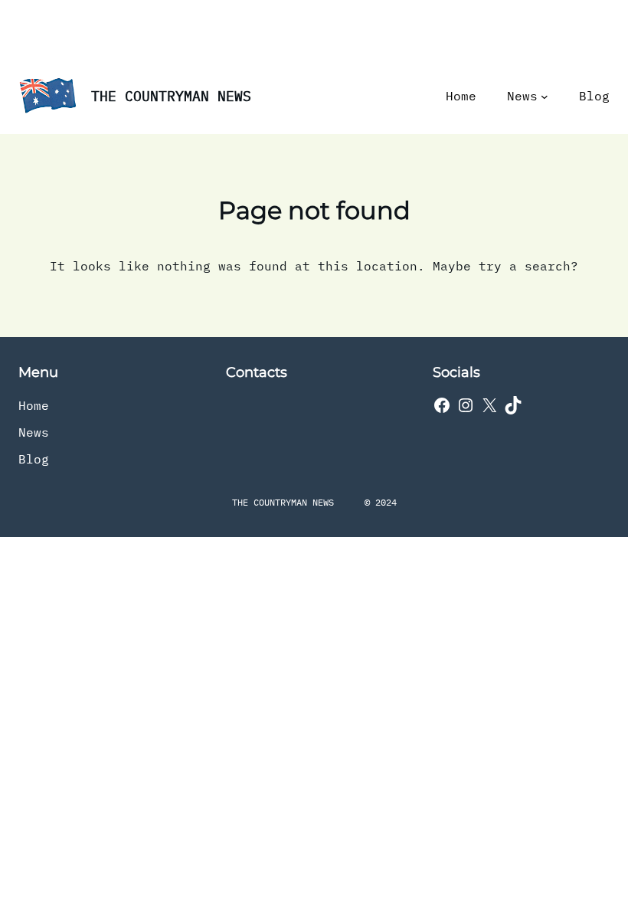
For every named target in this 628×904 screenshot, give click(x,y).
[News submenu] (544, 96)
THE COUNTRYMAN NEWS (171, 96)
